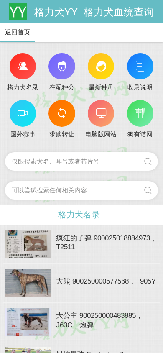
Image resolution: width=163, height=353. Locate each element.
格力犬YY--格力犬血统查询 (94, 12)
